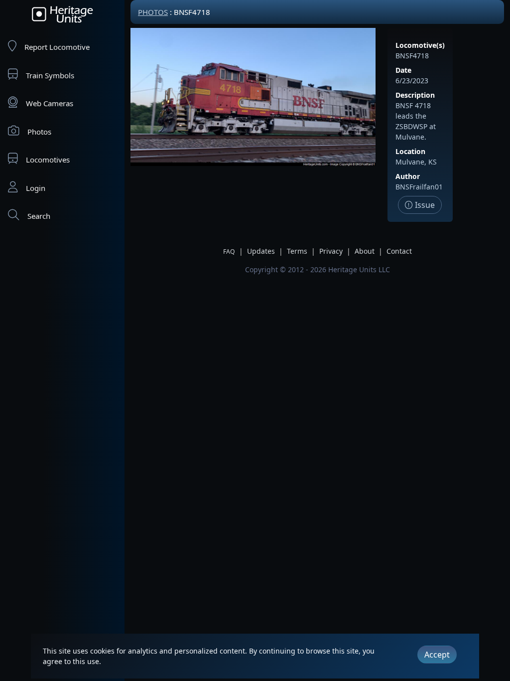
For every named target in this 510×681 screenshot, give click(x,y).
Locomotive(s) (420, 45)
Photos (39, 132)
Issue (424, 204)
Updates (261, 251)
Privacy (331, 251)
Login (35, 188)
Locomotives (48, 160)
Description (415, 95)
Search (38, 216)
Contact (399, 251)
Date (403, 70)
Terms (297, 251)
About (365, 251)
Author (407, 176)
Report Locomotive (57, 47)
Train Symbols (50, 75)
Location (410, 151)
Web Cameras (49, 103)
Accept (437, 654)
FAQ (229, 251)
